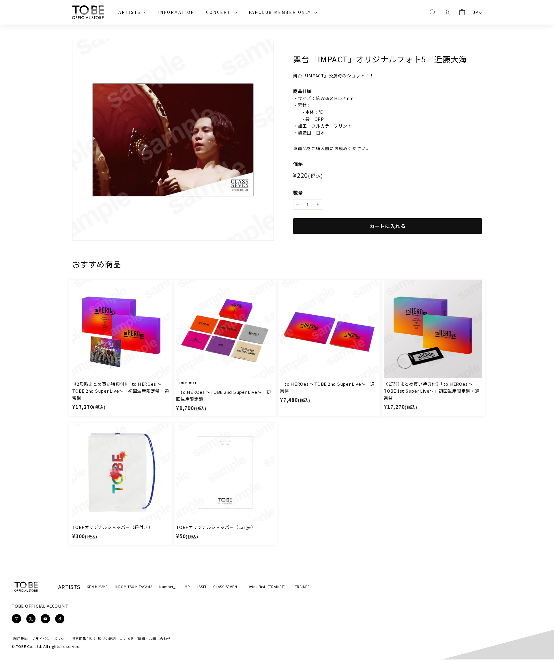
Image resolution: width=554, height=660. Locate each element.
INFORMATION (176, 12)
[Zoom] (173, 139)
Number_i (168, 586)
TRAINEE (302, 586)
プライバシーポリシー (49, 638)
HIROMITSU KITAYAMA (134, 586)
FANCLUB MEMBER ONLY (281, 12)
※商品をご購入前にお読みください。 (331, 148)
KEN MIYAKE (97, 586)
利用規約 (20, 638)
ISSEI (201, 586)
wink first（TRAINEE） (268, 586)
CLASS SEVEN (225, 586)
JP (476, 12)
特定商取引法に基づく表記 (94, 638)
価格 (298, 164)
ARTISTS (130, 12)
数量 (298, 192)
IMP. (187, 586)
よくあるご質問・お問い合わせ (145, 638)
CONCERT (219, 12)
